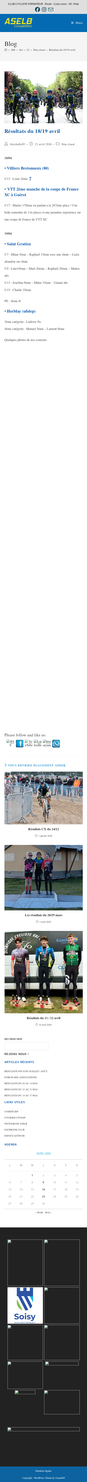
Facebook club (14, 1129)
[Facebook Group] (37, 9)
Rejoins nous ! (16, 1054)
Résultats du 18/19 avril (62, 50)
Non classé (68, 144)
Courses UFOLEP (14, 1117)
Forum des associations (20, 1077)
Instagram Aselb (15, 1123)
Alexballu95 (17, 144)
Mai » (48, 1212)
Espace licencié (14, 1135)
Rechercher (13, 1039)
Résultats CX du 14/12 (43, 829)
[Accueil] (5, 50)
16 (43, 1189)
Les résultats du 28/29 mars (43, 915)
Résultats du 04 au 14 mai (20, 1083)
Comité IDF (11, 1111)
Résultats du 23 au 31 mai (20, 1089)
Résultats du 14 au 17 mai (20, 1095)
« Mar (39, 1212)
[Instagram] (44, 9)
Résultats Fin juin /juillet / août (25, 1071)
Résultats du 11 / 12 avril (43, 1018)
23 (43, 1196)
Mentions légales (43, 1470)
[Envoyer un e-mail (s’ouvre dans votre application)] (50, 9)
